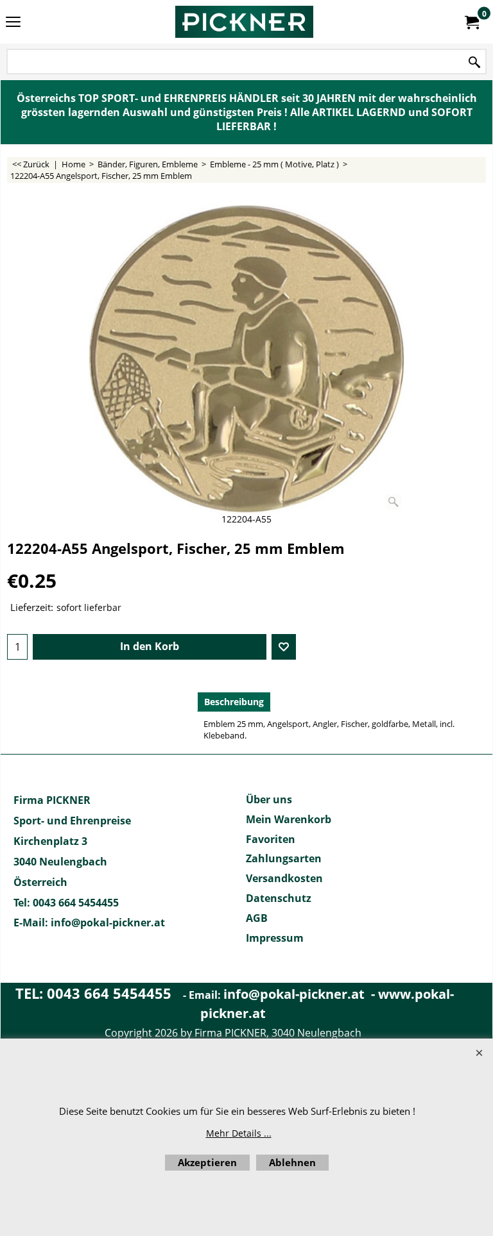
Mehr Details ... (239, 1133)
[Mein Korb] (471, 21)
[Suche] (474, 62)
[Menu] (13, 23)
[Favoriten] (284, 647)
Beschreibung (234, 702)
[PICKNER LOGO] (243, 22)
